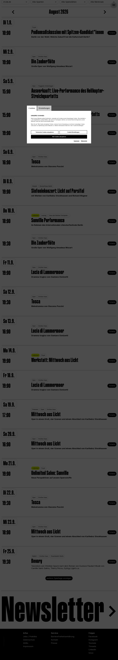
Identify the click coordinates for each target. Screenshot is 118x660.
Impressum (76, 140)
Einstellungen (44, 108)
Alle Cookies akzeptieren (59, 136)
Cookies (31, 108)
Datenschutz (84, 140)
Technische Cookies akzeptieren (45, 132)
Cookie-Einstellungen (73, 132)
